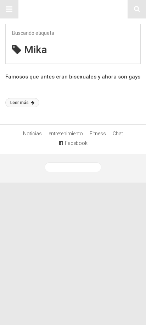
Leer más (20, 102)
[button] (9, 9)
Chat (118, 133)
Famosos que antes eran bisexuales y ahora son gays (72, 77)
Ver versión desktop (76, 167)
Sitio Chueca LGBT (73, 9)
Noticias (32, 133)
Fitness (98, 133)
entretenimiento (66, 133)
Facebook (76, 143)
